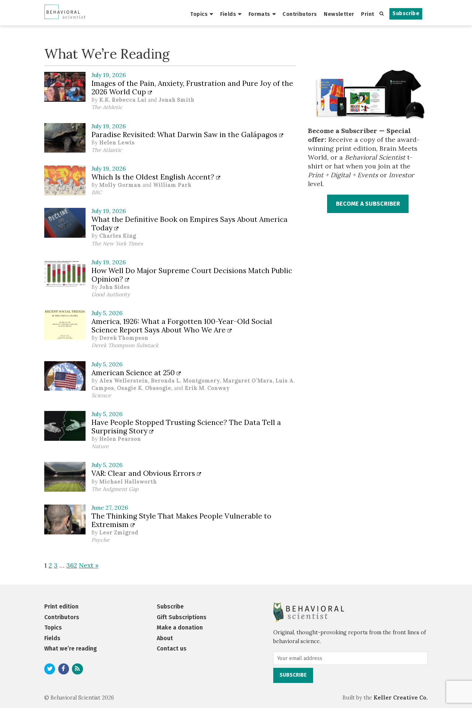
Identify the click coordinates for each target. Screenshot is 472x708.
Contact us (172, 648)
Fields (228, 14)
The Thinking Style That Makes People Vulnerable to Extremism (181, 520)
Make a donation (180, 627)
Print (367, 14)
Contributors (299, 14)
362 (71, 565)
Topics (199, 14)
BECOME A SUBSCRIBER (368, 203)
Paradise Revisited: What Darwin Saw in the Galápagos (185, 134)
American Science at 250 (134, 372)
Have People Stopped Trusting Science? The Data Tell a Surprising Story (186, 426)
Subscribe (405, 13)
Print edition (61, 606)
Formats (259, 14)
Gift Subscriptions (181, 617)
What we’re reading (70, 648)
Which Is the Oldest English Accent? (153, 176)
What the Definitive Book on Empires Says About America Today (189, 223)
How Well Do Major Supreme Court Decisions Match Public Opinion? (191, 274)
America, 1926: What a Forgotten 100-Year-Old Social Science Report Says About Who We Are (181, 325)
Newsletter (339, 14)
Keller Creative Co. (401, 697)
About (165, 638)
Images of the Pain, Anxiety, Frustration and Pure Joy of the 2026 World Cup (192, 87)
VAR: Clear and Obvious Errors (144, 473)
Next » (88, 565)
